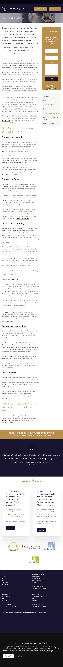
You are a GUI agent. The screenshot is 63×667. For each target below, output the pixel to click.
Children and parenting (13, 223)
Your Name (48, 48)
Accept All (8, 656)
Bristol (45, 109)
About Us (43, 2)
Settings (19, 656)
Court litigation (9, 372)
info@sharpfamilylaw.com (39, 588)
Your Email (48, 55)
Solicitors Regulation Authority (26, 612)
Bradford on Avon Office (38, 574)
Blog (38, 2)
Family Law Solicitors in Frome (50, 118)
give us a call (6, 120)
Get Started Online (41, 9)
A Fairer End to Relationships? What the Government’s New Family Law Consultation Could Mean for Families (46, 498)
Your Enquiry (49, 63)
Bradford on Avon (48, 105)
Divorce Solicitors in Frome (51, 113)
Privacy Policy (48, 88)
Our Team (24, 2)
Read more (10, 528)
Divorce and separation (13, 137)
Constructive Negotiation (14, 326)
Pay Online (58, 2)
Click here (14, 433)
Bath (44, 100)
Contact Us (50, 2)
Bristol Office (35, 594)
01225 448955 (38, 586)
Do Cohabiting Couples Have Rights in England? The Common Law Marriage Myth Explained (15, 498)
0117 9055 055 (38, 604)
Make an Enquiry (56, 9)
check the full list (14, 649)
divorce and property (22, 218)
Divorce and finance (11, 179)
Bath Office (5, 594)
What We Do (32, 2)
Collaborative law (10, 279)
